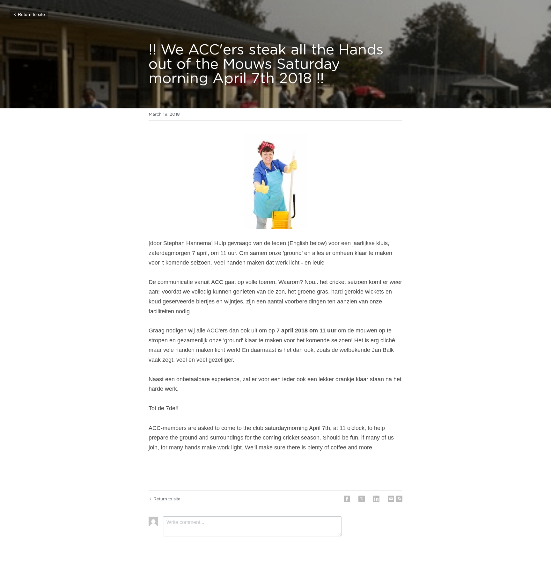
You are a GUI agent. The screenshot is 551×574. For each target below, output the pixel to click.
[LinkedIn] (376, 499)
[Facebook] (347, 499)
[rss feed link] (399, 499)
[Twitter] (361, 499)
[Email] (391, 499)
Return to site (31, 14)
